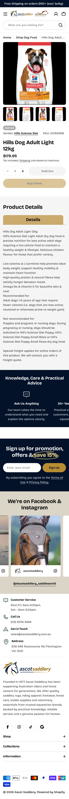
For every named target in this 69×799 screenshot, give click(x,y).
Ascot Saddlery (25, 792)
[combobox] (34, 25)
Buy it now (34, 183)
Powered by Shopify (51, 792)
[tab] (33, 220)
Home (7, 37)
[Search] (60, 25)
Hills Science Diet (26, 133)
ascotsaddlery (17, 571)
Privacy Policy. (39, 482)
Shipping (24, 160)
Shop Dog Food (26, 37)
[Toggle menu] (5, 14)
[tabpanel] (34, 295)
